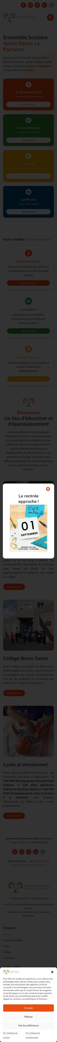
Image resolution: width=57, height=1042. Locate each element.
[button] (52, 972)
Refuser (28, 1016)
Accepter (28, 1008)
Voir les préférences (28, 1025)
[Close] (48, 489)
